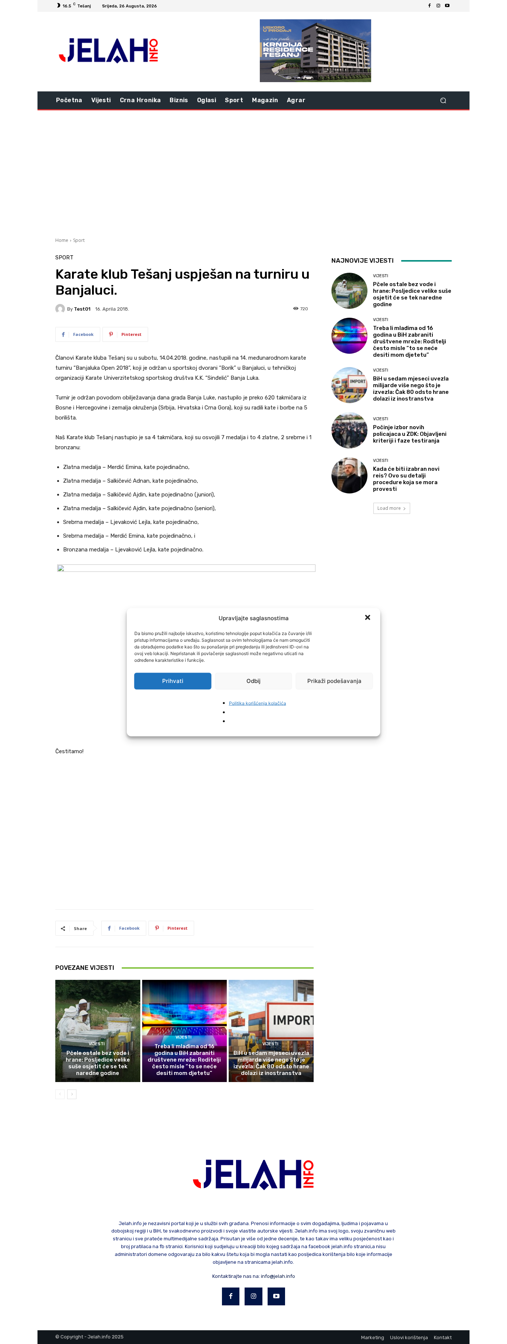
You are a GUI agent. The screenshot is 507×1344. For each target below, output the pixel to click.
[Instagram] (438, 5)
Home (61, 240)
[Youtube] (447, 5)
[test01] (61, 309)
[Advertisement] (253, 173)
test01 (82, 309)
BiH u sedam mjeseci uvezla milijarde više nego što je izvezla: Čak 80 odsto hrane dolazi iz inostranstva (271, 1063)
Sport (79, 240)
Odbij (253, 680)
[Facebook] (429, 5)
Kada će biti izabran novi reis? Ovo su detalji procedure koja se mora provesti (406, 479)
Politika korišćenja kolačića (257, 703)
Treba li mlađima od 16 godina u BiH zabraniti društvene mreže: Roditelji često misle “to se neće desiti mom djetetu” (184, 1059)
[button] (368, 617)
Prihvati (172, 680)
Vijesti (97, 1044)
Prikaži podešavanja (334, 680)
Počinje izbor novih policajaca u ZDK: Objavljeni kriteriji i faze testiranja (410, 434)
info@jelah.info (278, 1276)
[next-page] (71, 1094)
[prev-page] (60, 1094)
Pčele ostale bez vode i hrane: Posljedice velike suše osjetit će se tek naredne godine (98, 1063)
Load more (389, 508)
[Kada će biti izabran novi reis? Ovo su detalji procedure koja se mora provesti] (349, 475)
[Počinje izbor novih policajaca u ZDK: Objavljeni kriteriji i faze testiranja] (349, 430)
